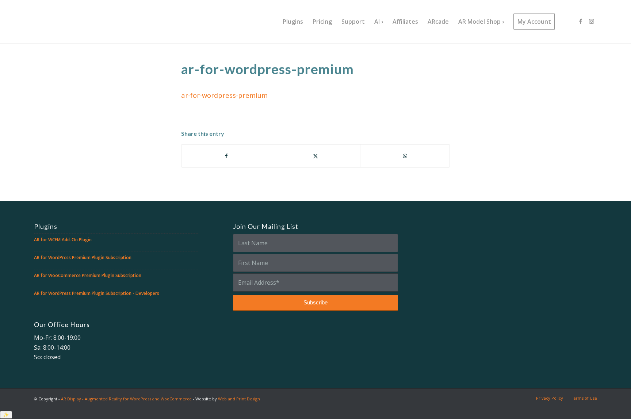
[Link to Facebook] (580, 21)
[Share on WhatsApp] (405, 156)
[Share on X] (315, 156)
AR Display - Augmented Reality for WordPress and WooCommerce (126, 398)
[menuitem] (293, 21)
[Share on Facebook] (226, 156)
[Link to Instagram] (591, 21)
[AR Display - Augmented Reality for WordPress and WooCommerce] (79, 21)
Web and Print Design (239, 398)
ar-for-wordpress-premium (224, 95)
